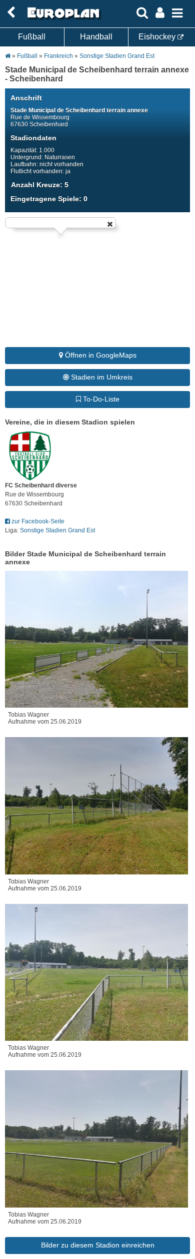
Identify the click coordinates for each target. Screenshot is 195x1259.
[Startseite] (62, 18)
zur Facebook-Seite (37, 521)
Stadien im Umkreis (100, 377)
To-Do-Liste (100, 399)
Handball (96, 36)
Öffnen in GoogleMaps (99, 355)
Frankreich (58, 55)
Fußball (32, 36)
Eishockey (158, 36)
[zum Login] (11, 12)
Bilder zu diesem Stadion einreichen (97, 1245)
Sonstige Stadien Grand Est (117, 55)
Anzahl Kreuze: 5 (39, 185)
